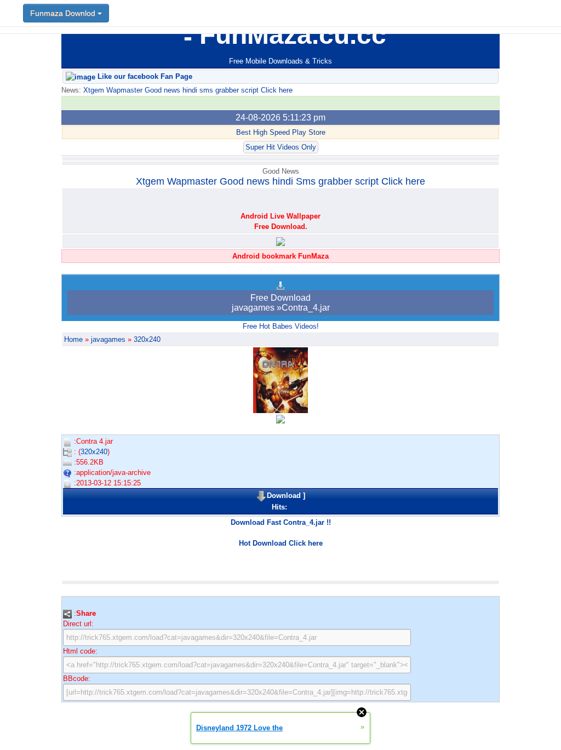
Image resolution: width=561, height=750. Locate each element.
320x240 (147, 339)
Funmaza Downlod (64, 13)
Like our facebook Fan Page (143, 76)
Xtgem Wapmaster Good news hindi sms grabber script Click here (187, 90)
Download (284, 495)
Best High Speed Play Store (280, 132)
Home (73, 339)
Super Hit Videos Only (280, 147)
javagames (108, 339)
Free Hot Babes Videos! (281, 326)
